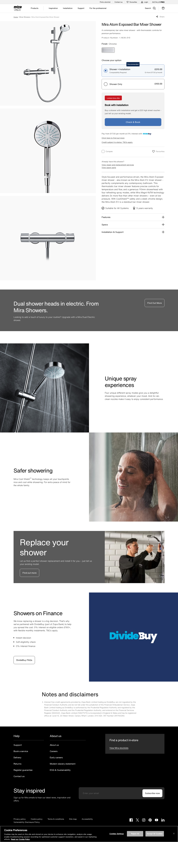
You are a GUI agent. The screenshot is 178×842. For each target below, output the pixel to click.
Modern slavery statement (62, 763)
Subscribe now (152, 793)
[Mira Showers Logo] (18, 9)
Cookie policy (36, 819)
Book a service (21, 751)
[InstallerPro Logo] (158, 2)
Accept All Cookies (154, 833)
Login (146, 2)
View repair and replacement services (118, 164)
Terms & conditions (56, 819)
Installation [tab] (67, 8)
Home (16, 17)
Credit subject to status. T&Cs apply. (117, 142)
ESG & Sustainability (60, 770)
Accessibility (87, 819)
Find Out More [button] (154, 303)
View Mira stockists (118, 748)
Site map (73, 819)
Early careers (56, 757)
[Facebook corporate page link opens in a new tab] (131, 820)
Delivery (17, 757)
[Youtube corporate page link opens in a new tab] (156, 820)
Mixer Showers (24, 17)
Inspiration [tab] (53, 8)
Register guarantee (23, 770)
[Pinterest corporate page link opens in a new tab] (150, 820)
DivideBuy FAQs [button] (24, 660)
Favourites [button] (160, 151)
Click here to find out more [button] (113, 138)
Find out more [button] (29, 572)
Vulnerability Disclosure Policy (27, 822)
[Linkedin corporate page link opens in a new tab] (162, 820)
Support (18, 745)
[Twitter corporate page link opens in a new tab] (137, 820)
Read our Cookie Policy (20, 839)
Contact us (118, 2)
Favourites (133, 2)
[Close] (174, 833)
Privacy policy (20, 819)
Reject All (135, 833)
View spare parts (109, 167)
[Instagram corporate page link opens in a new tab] (143, 820)
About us (54, 745)
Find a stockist (105, 2)
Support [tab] (81, 8)
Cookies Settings (116, 833)
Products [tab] (34, 8)
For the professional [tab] (98, 8)
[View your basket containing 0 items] (163, 8)
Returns (17, 763)
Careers (53, 751)
